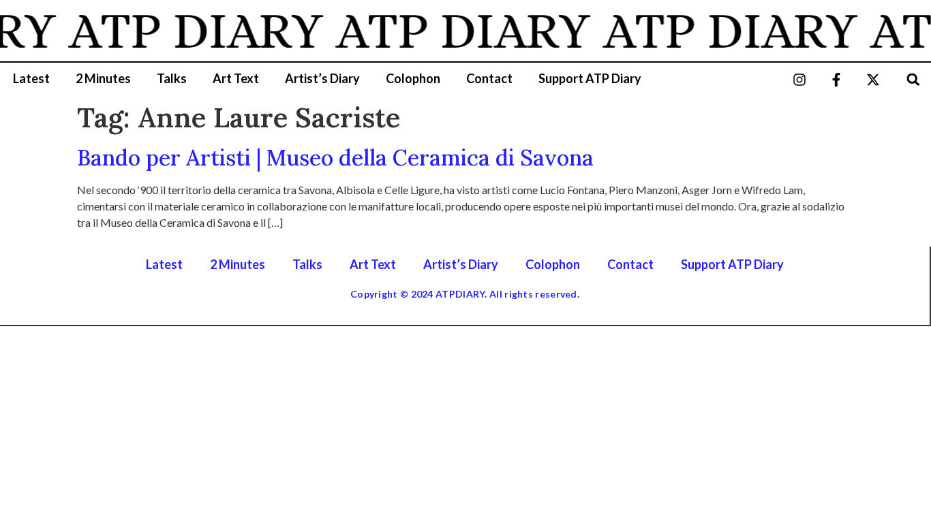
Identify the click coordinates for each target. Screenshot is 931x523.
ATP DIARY (193, 30)
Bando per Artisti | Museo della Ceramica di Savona (335, 158)
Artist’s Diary (322, 78)
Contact (489, 78)
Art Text (236, 78)
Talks (172, 78)
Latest (31, 78)
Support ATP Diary (589, 78)
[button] (913, 79)
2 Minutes (103, 78)
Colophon (413, 78)
